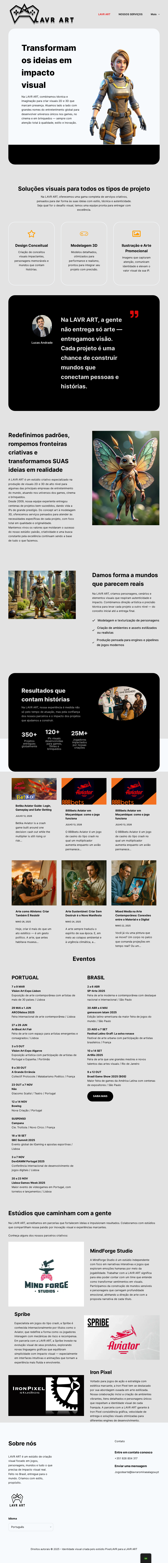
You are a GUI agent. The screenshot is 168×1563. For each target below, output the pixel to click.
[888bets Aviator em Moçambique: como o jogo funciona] (84, 791)
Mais (154, 14)
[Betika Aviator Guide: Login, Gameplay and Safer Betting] (34, 789)
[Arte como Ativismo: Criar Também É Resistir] (34, 882)
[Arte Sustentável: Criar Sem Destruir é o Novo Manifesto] (84, 882)
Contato (120, 1441)
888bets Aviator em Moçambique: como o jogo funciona (82, 814)
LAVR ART (104, 14)
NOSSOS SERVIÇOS (131, 14)
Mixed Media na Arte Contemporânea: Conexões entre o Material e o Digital (133, 915)
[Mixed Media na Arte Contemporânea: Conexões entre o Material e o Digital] (133, 882)
